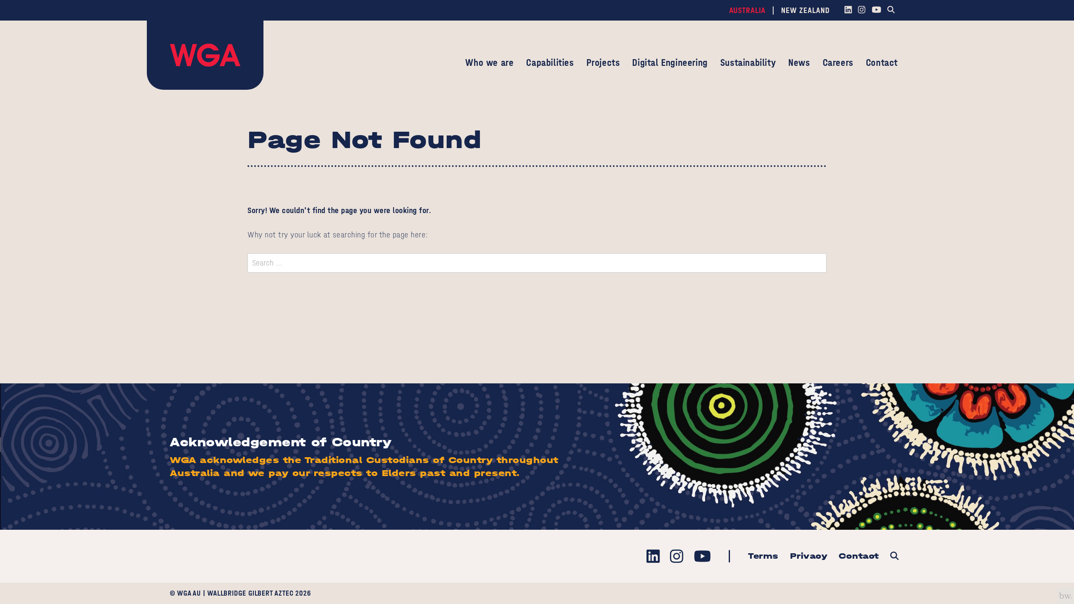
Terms (763, 556)
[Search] (891, 10)
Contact (882, 62)
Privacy (809, 556)
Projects (603, 62)
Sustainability (748, 62)
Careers (838, 62)
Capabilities (549, 62)
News (799, 62)
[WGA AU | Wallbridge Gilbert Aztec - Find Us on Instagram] (862, 10)
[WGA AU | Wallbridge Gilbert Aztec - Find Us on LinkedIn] (848, 10)
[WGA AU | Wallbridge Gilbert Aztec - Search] (894, 556)
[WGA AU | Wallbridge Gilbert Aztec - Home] (205, 55)
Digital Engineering (669, 62)
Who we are (489, 62)
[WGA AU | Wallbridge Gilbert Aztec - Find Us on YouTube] (876, 10)
